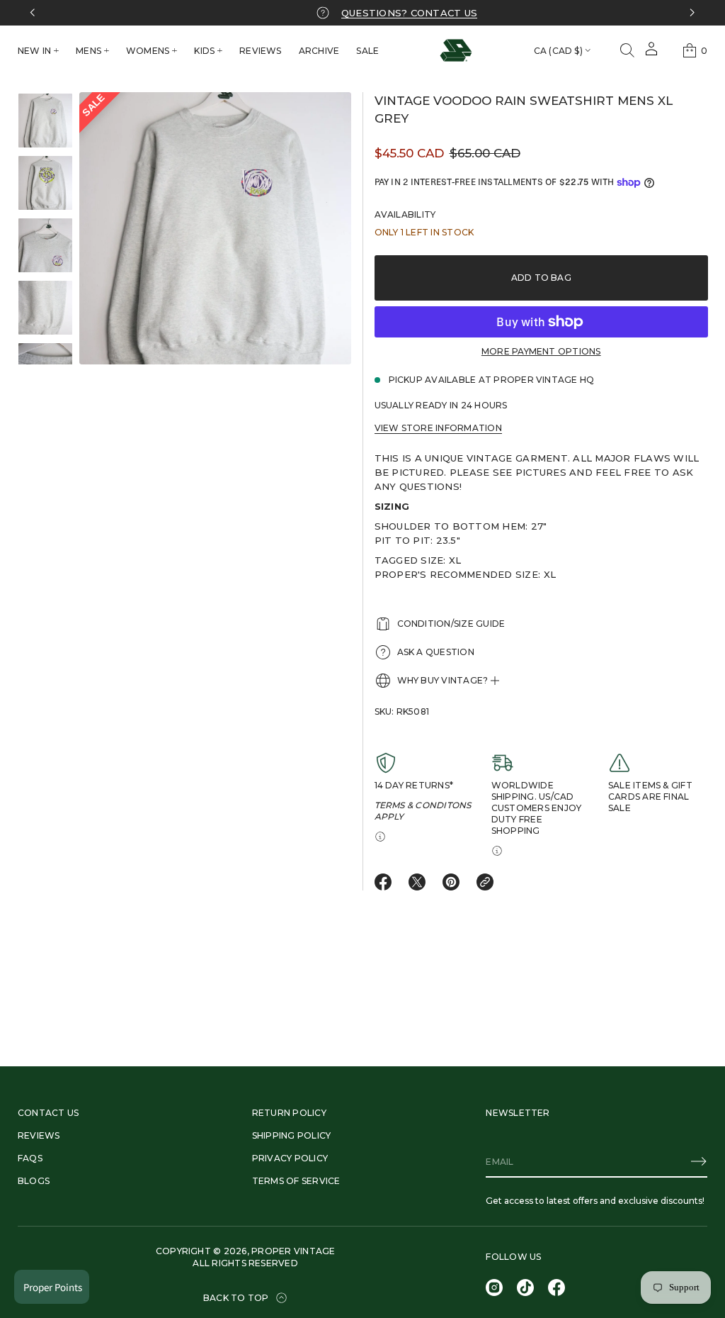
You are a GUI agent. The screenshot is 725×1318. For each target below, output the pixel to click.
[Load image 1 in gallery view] (45, 120)
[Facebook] (556, 1287)
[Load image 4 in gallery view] (45, 308)
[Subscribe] (698, 1161)
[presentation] (215, 228)
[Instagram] (494, 1287)
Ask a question (435, 652)
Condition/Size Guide (451, 623)
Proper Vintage (293, 1251)
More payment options (541, 351)
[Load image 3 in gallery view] (45, 245)
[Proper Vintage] (456, 50)
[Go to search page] (627, 50)
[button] (627, 50)
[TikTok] (525, 1287)
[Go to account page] (651, 54)
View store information (438, 428)
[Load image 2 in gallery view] (45, 183)
